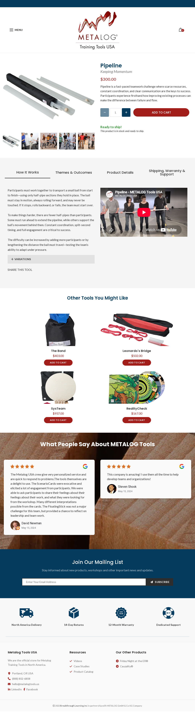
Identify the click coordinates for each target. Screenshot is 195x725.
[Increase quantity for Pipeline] (126, 112)
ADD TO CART (58, 362)
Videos (78, 661)
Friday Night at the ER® (134, 661)
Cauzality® (126, 666)
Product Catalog (83, 671)
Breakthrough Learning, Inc (73, 705)
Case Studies (82, 666)
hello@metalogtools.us (25, 684)
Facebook (32, 689)
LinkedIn (16, 689)
